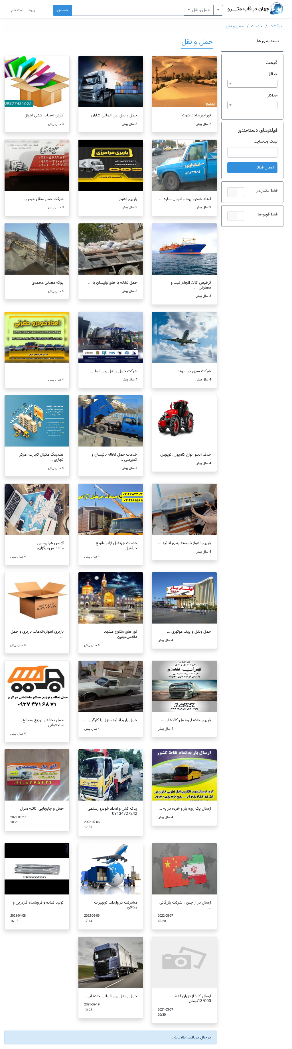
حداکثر (272, 95)
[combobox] (252, 84)
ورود (31, 10)
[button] (235, 192)
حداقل (272, 74)
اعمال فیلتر (265, 167)
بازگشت (275, 26)
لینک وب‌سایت (265, 141)
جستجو (62, 10)
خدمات (256, 26)
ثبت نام (17, 10)
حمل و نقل (200, 10)
